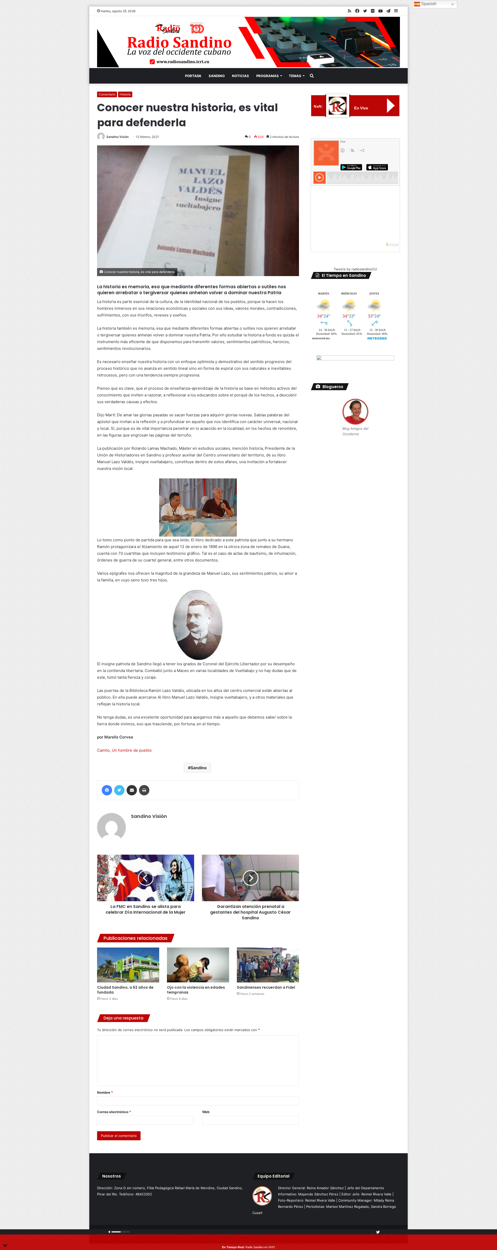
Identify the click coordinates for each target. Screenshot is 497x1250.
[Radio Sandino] (248, 42)
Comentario (107, 94)
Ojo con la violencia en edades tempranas (196, 990)
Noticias (240, 76)
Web (205, 1112)
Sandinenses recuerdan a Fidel (266, 987)
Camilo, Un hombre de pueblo (124, 750)
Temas (295, 76)
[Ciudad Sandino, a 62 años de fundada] (128, 965)
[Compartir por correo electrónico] (132, 790)
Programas (267, 76)
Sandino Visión (117, 137)
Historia (125, 94)
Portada (193, 76)
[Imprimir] (144, 790)
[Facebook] (107, 790)
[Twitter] (119, 790)
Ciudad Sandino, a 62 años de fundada (125, 990)
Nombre (105, 1092)
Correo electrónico (114, 1112)
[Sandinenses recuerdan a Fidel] (268, 965)
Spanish (428, 4)
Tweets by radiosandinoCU (355, 269)
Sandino (217, 76)
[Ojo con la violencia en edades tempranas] (198, 965)
